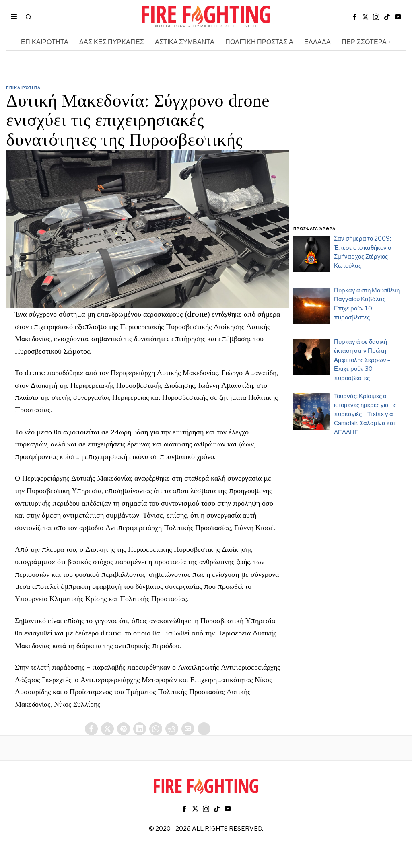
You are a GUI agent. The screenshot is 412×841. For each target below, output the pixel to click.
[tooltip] (354, 17)
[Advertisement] (349, 160)
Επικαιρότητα (23, 87)
